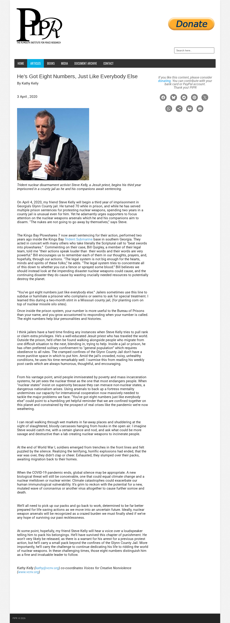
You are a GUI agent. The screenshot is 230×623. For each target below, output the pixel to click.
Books (51, 63)
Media (64, 63)
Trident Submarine (79, 239)
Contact (108, 63)
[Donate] (116, 22)
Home (21, 63)
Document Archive (85, 63)
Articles (35, 63)
